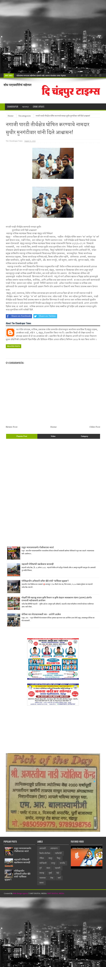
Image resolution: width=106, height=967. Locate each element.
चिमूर (58, 858)
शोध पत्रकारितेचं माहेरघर (17, 85)
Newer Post (11, 427)
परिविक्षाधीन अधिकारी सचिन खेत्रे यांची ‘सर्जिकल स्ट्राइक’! (45, 581)
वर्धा (59, 878)
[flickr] (90, 75)
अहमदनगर (54, 848)
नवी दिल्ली (43, 863)
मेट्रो (57, 873)
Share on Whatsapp (74, 316)
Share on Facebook (21, 316)
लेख (51, 878)
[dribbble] (95, 75)
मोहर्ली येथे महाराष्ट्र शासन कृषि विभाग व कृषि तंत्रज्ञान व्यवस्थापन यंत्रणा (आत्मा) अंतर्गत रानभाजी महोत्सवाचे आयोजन (57, 599)
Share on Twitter (47, 316)
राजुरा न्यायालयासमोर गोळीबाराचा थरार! (38, 547)
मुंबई (50, 873)
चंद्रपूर (50, 858)
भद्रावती (57, 868)
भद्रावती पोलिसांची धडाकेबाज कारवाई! (38, 564)
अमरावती (42, 848)
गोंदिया (41, 858)
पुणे (40, 868)
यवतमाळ (42, 878)
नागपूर (53, 863)
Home (11, 116)
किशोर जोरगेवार (44, 853)
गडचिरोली (58, 853)
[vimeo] (86, 75)
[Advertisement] (53, 36)
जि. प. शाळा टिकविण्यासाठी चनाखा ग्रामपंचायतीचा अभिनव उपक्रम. (38, 75)
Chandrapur (12, 106)
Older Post (94, 427)
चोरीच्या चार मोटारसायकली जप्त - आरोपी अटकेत (41, 614)
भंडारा (48, 868)
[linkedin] (100, 75)
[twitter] (81, 75)
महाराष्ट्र (41, 873)
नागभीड (62, 863)
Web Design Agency (20, 893)
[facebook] (76, 75)
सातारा (41, 882)
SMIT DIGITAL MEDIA (55, 893)
